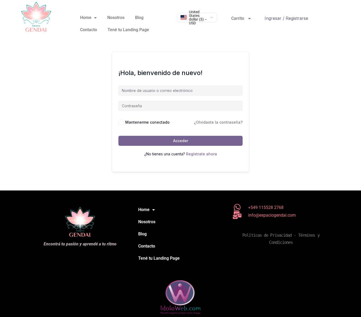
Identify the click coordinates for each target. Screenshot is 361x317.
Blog (139, 17)
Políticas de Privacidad (266, 235)
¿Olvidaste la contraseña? (218, 122)
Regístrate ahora (201, 154)
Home (85, 17)
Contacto (88, 29)
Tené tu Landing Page (128, 29)
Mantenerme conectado (147, 122)
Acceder (180, 140)
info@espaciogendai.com (272, 215)
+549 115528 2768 (266, 207)
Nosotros (115, 17)
